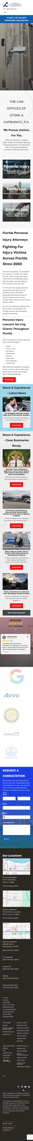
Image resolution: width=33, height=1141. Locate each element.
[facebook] (18, 1087)
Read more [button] (5, 652)
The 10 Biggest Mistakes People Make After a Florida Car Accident (16, 414)
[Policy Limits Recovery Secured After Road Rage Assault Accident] (16, 574)
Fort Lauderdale (11, 361)
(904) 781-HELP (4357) (11, 969)
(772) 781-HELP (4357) (10, 886)
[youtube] (25, 1087)
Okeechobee (10, 353)
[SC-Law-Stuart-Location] (16, 859)
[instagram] (22, 1087)
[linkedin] (29, 1087)
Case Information (9, 822)
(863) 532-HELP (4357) (11, 950)
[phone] (24, 1090)
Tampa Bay (10, 358)
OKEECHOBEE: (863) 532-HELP (16, 20)
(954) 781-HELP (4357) (11, 959)
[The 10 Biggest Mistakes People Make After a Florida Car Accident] (16, 398)
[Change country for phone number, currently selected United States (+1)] (5, 817)
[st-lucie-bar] (11, 745)
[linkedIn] (11, 726)
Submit (6, 839)
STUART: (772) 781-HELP (16, 18)
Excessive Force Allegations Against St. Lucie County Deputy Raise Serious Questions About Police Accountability (16, 471)
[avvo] (11, 688)
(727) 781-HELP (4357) (10, 987)
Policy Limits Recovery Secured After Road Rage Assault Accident (16, 592)
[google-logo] (16, 669)
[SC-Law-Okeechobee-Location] (16, 923)
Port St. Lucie (10, 349)
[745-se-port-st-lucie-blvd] (16, 891)
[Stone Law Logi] (12, 2)
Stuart (8, 346)
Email (5, 804)
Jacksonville (10, 363)
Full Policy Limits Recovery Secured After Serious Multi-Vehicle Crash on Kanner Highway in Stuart (16, 513)
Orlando (9, 356)
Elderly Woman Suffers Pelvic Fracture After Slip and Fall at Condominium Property (16, 553)
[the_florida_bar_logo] (11, 707)
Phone (5, 813)
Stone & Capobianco (12, 271)
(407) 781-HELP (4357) (11, 978)
